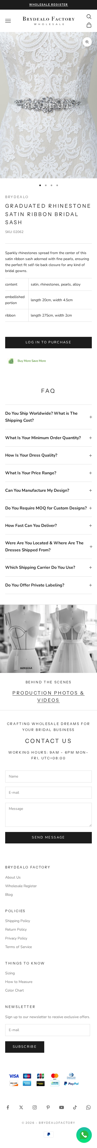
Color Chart (14, 990)
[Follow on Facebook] (7, 1107)
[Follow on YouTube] (61, 1107)
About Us (13, 877)
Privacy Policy (16, 938)
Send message (48, 837)
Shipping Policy (17, 920)
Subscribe (25, 1046)
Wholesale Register (21, 886)
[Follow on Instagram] (34, 1107)
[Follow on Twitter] (21, 1107)
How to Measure (18, 981)
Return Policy (16, 929)
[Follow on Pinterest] (48, 1107)
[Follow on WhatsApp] (88, 1107)
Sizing (10, 973)
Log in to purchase (48, 342)
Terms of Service (18, 946)
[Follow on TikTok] (75, 1107)
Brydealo (17, 197)
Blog (9, 894)
